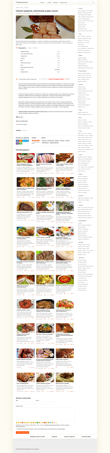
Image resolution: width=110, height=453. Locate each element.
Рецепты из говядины (83, 122)
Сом (92, 149)
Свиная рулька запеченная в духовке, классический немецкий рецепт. (64, 335)
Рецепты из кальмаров (83, 229)
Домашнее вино (85, 209)
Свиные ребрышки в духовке (24, 359)
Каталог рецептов (69, 436)
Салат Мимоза (81, 14)
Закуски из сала (81, 107)
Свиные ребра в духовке (62, 359)
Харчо (90, 38)
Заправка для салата (82, 157)
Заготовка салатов (82, 288)
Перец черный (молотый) (27, 67)
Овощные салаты (89, 16)
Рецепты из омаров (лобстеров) (85, 237)
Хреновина (84, 161)
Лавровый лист (24, 71)
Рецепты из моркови (82, 176)
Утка (91, 114)
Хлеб (84, 246)
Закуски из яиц (89, 90)
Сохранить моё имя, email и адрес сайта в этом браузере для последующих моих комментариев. (41, 429)
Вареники (80, 81)
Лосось (86, 135)
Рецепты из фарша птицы (83, 114)
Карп (90, 139)
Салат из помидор (82, 10)
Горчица (23, 58)
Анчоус (86, 139)
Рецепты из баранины (83, 124)
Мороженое (87, 198)
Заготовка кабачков (82, 286)
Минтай (83, 141)
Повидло (84, 268)
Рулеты (84, 254)
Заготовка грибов (82, 290)
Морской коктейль (82, 233)
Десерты (81, 195)
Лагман (87, 77)
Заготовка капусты (82, 264)
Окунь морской (81, 137)
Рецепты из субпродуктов (83, 126)
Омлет (79, 79)
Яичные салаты (89, 20)
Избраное (54, 436)
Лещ (86, 133)
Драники (80, 75)
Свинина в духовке (54, 142)
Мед (22, 60)
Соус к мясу (87, 169)
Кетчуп (79, 161)
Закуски (67, 140)
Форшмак (80, 92)
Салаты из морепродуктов (84, 18)
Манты (88, 73)
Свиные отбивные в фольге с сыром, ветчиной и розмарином (25, 164)
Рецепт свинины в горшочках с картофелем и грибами (63, 262)
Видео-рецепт (45, 142)
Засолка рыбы (81, 276)
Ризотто (87, 79)
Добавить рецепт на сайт (37, 436)
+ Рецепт (49, 2)
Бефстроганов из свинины (62, 383)
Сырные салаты (81, 30)
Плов (87, 75)
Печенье (80, 252)
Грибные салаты (81, 26)
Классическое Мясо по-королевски (45, 285)
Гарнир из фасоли (82, 67)
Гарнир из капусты (82, 63)
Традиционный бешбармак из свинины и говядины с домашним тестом (64, 213)
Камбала (80, 143)
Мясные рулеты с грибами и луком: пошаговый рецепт (45, 262)
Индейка (80, 112)
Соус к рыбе (80, 165)
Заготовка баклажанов (83, 284)
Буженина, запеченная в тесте (24, 212)
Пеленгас (87, 137)
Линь (91, 137)
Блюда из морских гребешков (84, 225)
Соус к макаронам (89, 167)
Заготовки (81, 257)
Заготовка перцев (82, 272)
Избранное (55, 2)
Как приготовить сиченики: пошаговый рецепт (23, 238)
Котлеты (80, 73)
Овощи (80, 174)
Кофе (90, 209)
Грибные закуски (81, 96)
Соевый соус (24, 56)
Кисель (79, 209)
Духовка (57, 140)
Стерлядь (84, 143)
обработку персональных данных (52, 425)
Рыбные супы (81, 44)
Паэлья (79, 77)
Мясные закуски (81, 86)
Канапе (87, 94)
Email (37, 400)
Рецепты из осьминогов (83, 239)
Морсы (79, 207)
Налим (79, 145)
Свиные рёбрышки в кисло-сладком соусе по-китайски (43, 310)
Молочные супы (81, 50)
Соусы (80, 154)
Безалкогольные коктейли (84, 211)
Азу (91, 77)
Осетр (83, 139)
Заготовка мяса (88, 276)
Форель (79, 141)
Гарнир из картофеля (82, 59)
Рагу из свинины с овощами (43, 237)
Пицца (83, 244)
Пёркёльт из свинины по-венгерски (65, 285)
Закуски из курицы (82, 88)
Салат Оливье (90, 10)
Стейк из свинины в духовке (43, 383)
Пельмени (84, 73)
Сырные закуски (81, 94)
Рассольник (88, 36)
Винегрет (80, 12)
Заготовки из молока (82, 280)
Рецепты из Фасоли (82, 188)
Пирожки (80, 244)
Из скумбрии (87, 149)
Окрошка (80, 38)
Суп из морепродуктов (83, 46)
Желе (82, 198)
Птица (80, 110)
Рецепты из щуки (82, 151)
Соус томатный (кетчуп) (27, 53)
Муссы (91, 198)
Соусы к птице (81, 169)
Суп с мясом (86, 42)
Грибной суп (80, 40)
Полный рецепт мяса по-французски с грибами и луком (63, 238)
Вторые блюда (82, 71)
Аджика (85, 165)
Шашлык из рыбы (89, 145)
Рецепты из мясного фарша (84, 127)
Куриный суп (85, 38)
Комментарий (19, 406)
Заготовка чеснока (82, 278)
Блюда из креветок (82, 235)
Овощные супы (87, 52)
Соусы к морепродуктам (83, 163)
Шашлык (80, 120)
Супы (80, 34)
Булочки (91, 250)
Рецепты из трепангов (83, 231)
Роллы (88, 98)
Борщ (79, 36)
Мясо (80, 117)
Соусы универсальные (87, 159)
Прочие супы (91, 48)
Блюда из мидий (81, 227)
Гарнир (80, 55)
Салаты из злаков (82, 20)
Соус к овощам (81, 167)
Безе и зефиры (86, 200)
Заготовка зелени (82, 266)
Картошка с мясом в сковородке (44, 334)
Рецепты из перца (82, 190)
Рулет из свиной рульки (22, 383)
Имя (17, 400)
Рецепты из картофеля (83, 184)
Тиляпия (89, 143)
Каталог (42, 2)
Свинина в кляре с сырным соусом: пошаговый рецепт (25, 189)
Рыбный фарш (81, 135)
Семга (79, 147)
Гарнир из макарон (82, 57)
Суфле (79, 198)
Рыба (80, 131)
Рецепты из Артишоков (83, 178)
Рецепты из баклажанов (83, 186)
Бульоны (87, 50)
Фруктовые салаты (82, 24)
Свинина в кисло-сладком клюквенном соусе (23, 334)
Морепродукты (82, 220)
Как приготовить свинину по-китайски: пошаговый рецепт (63, 189)
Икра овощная (89, 266)
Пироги (84, 250)
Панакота (80, 202)
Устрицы (80, 223)
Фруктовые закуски (82, 98)
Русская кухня (50, 140)
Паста (83, 75)
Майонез (80, 159)
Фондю (84, 92)
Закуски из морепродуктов (84, 104)
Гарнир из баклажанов (83, 65)
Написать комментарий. (22, 121)
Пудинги (88, 246)
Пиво (88, 213)
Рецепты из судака (85, 147)
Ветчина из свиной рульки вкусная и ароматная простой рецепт (44, 360)
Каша (90, 75)
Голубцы (85, 81)
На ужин (44, 140)
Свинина (90, 122)
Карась (79, 133)
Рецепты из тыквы (82, 182)
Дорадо (79, 139)
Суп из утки (86, 40)
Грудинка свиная (25, 51)
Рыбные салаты (81, 22)
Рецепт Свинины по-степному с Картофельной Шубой (44, 189)
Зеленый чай (80, 215)
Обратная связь (63, 2)
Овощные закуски (82, 101)
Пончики (88, 244)
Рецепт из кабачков (82, 192)
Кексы (87, 248)
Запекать (62, 140)
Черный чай (89, 217)
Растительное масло (26, 62)
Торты (89, 252)
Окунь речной (81, 149)
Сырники (80, 254)
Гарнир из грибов (89, 61)
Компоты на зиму (82, 274)
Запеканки (84, 252)
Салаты (81, 8)
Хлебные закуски (82, 102)
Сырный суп (80, 42)
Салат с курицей (81, 16)
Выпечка (81, 242)
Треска (89, 141)
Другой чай (86, 207)
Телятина (84, 120)
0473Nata (18, 130)
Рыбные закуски (81, 90)
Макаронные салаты (82, 28)
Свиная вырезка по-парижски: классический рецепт (63, 310)
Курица (84, 112)
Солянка (83, 36)
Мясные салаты (88, 30)
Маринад (90, 157)
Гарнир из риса (81, 61)
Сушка (88, 268)
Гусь (87, 112)
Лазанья (83, 77)
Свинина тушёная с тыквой (23, 310)
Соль (22, 65)
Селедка (89, 133)
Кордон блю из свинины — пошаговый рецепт (23, 286)
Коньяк (91, 207)
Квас (85, 215)
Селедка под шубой (86, 12)
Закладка (20, 117)
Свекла (88, 190)
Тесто (88, 250)
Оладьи (84, 248)
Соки (83, 207)
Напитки (81, 205)
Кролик (91, 126)
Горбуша (91, 135)
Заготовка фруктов (82, 270)
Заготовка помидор (82, 262)
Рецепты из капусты (82, 180)
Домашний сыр (89, 274)
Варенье (80, 268)
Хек (87, 141)
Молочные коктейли (82, 213)
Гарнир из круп (89, 67)
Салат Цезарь (88, 14)
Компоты (89, 215)
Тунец (83, 133)
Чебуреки (80, 250)
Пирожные (80, 246)
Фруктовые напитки (82, 217)
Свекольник (80, 52)
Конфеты (80, 200)
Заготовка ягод (81, 282)
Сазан (82, 145)
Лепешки (80, 248)
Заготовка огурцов (82, 260)
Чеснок (22, 69)
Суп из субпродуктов (82, 48)
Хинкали (83, 79)
